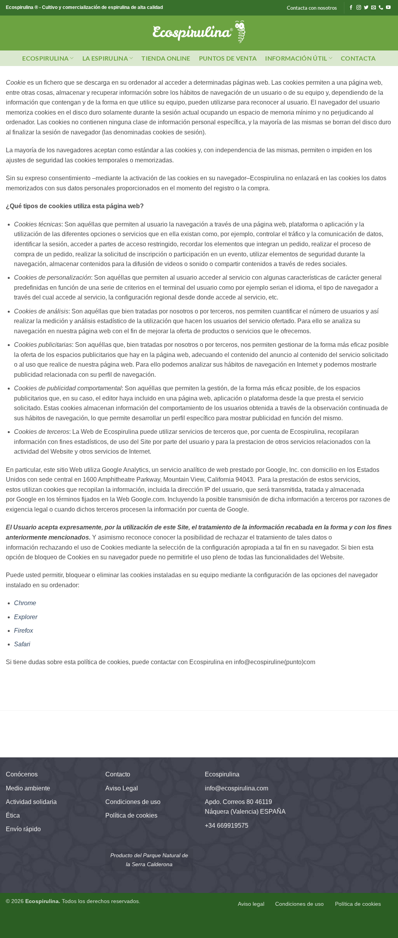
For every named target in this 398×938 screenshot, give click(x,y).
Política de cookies (131, 815)
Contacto (117, 774)
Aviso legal (251, 904)
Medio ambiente (28, 788)
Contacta (358, 58)
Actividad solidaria (31, 802)
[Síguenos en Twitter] (366, 7)
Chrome (25, 603)
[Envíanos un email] (373, 7)
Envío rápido (23, 829)
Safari (22, 644)
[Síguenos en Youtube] (388, 7)
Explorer (25, 617)
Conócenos (22, 774)
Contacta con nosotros (312, 8)
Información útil (296, 58)
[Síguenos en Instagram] (358, 7)
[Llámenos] (381, 7)
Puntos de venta (228, 58)
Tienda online (165, 58)
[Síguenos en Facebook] (351, 7)
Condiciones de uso (133, 802)
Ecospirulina (45, 58)
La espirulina (105, 58)
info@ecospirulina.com (236, 788)
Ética (13, 815)
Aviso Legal (121, 788)
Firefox (23, 630)
